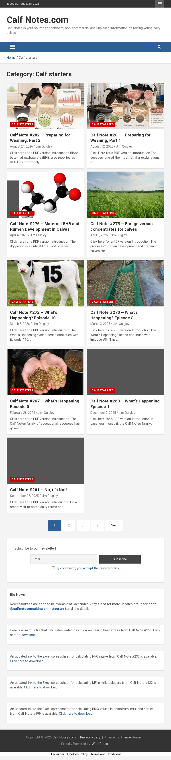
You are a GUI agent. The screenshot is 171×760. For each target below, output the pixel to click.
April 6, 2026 (18, 235)
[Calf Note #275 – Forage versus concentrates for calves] (126, 194)
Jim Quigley (44, 146)
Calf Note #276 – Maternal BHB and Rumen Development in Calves (44, 226)
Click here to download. (40, 687)
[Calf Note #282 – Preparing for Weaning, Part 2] (45, 106)
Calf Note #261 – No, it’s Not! (38, 489)
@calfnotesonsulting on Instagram (37, 609)
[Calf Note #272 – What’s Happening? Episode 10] (45, 283)
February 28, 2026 (22, 412)
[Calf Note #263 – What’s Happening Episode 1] (126, 372)
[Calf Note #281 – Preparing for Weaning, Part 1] (126, 106)
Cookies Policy (77, 754)
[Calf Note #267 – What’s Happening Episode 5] (45, 372)
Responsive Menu (159, 4)
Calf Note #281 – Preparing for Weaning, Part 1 (120, 137)
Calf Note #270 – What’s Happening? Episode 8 (114, 315)
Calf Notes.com (37, 20)
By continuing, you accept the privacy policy (87, 568)
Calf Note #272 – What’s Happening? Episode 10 (33, 315)
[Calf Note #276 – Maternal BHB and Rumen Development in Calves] (45, 194)
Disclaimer (57, 754)
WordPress (100, 744)
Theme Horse (131, 737)
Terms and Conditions (106, 754)
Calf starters (22, 124)
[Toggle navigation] (12, 47)
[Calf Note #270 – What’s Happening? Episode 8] (126, 283)
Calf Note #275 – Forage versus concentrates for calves (121, 226)
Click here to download (26, 661)
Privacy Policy (90, 737)
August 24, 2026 (21, 146)
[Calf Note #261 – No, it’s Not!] (45, 461)
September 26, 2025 (24, 496)
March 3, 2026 (100, 324)
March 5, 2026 (20, 324)
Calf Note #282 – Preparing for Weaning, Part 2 (40, 137)
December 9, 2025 (103, 412)
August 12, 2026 (101, 146)
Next (114, 525)
